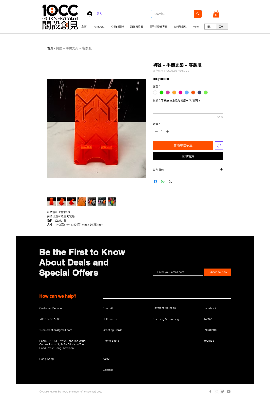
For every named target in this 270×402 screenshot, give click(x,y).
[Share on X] (170, 181)
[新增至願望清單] (219, 145)
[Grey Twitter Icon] (222, 391)
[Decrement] (155, 131)
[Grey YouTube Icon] (229, 391)
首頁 (50, 48)
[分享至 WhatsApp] (162, 181)
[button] (216, 13)
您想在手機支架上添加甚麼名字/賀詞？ (177, 100)
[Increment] (167, 131)
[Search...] (198, 14)
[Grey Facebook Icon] (210, 391)
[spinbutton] (161, 131)
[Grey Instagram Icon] (216, 391)
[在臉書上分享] (155, 181)
